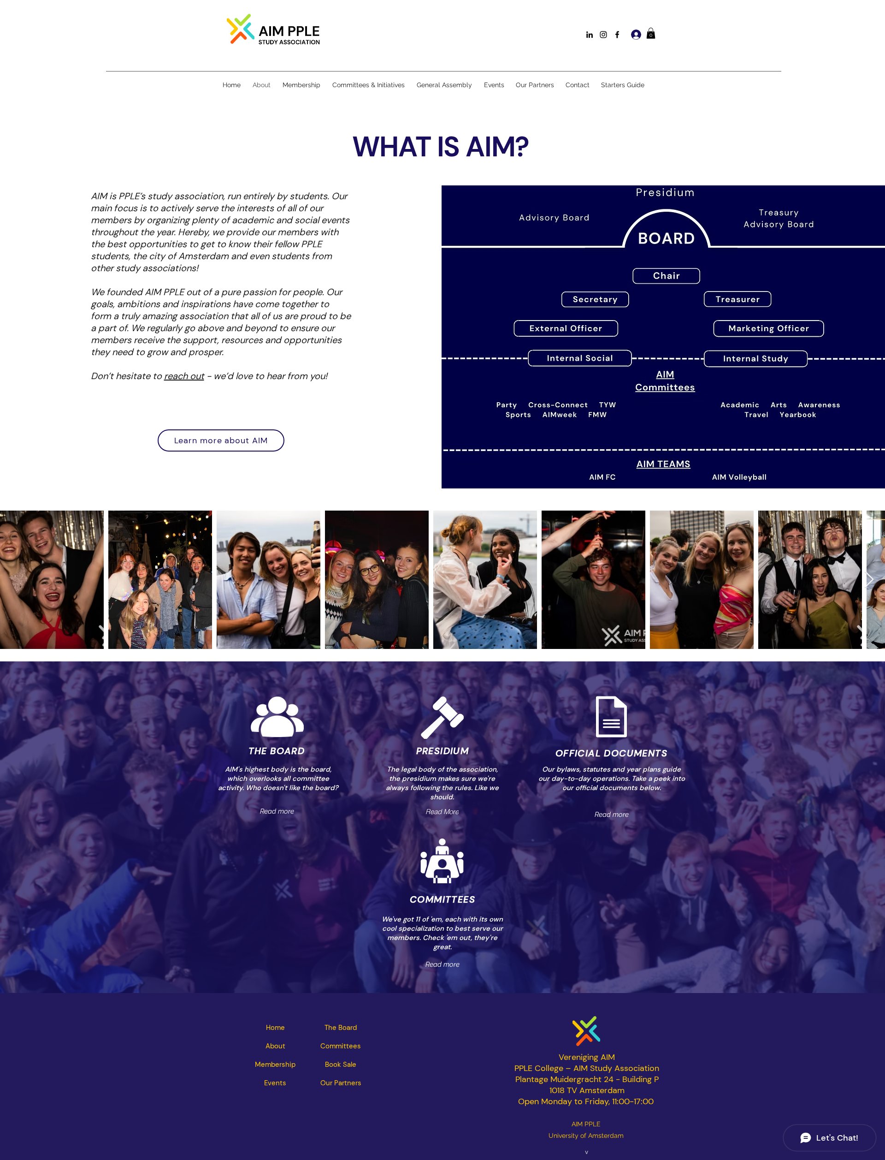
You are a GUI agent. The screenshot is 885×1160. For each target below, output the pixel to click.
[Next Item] (869, 580)
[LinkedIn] (589, 34)
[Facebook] (617, 34)
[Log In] (635, 34)
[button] (650, 33)
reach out (184, 376)
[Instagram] (603, 34)
